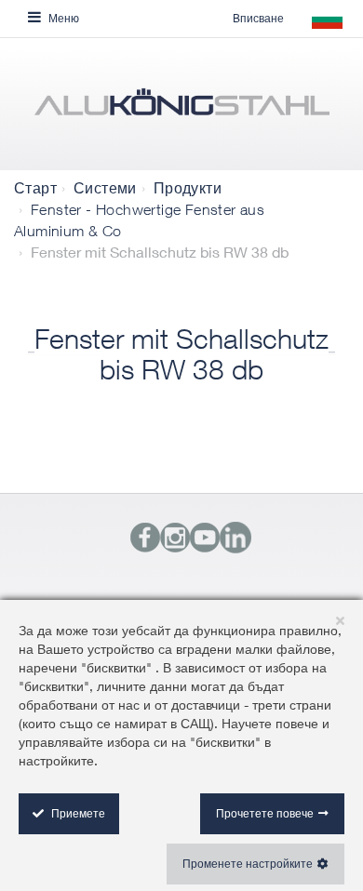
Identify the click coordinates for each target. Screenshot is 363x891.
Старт (35, 188)
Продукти (188, 188)
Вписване (258, 18)
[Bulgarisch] (181, 108)
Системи (105, 188)
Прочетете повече (265, 813)
